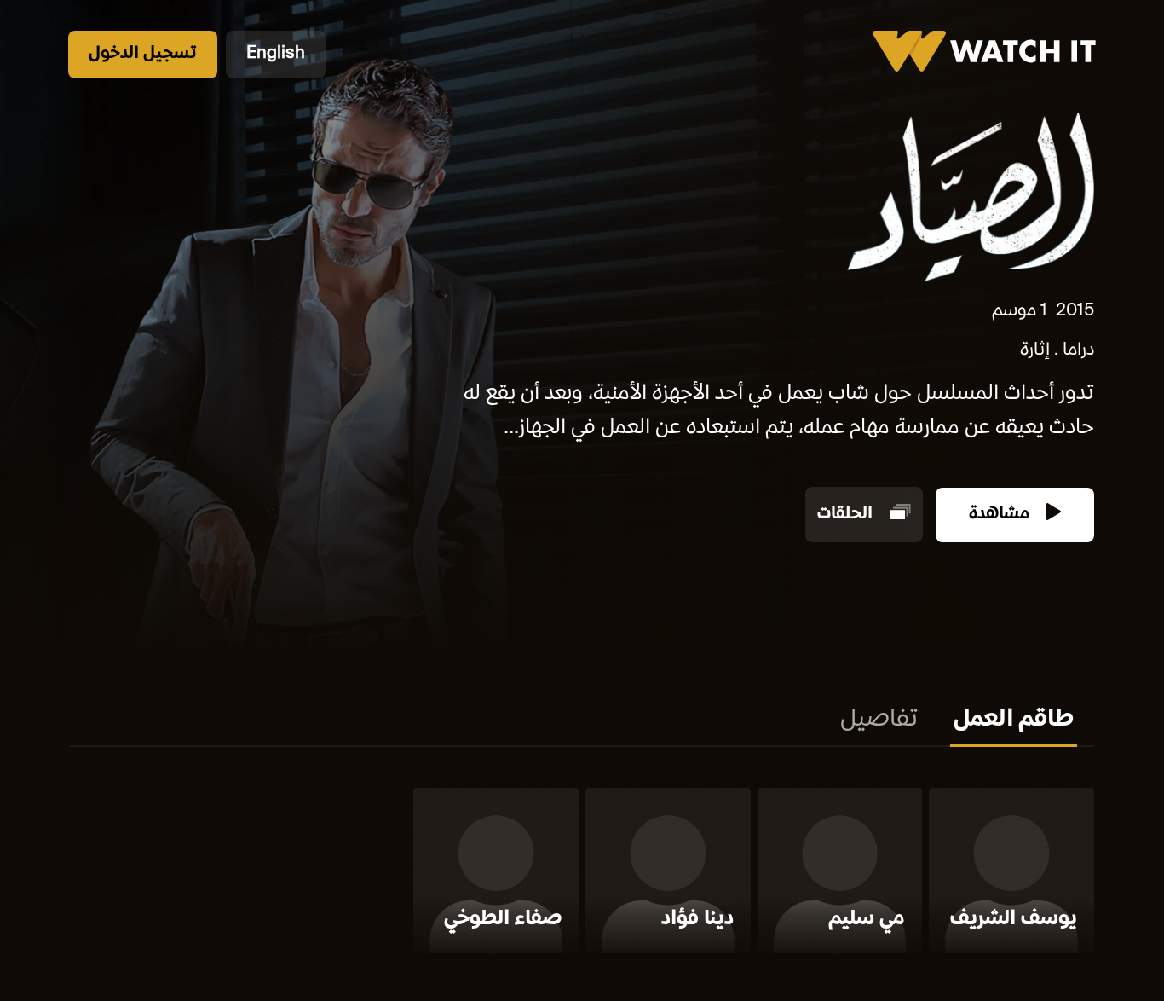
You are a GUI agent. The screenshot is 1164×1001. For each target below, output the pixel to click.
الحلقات (847, 514)
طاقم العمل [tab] (1014, 720)
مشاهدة (1001, 514)
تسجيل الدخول (143, 54)
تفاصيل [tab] (879, 720)
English (275, 54)
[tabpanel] (582, 874)
